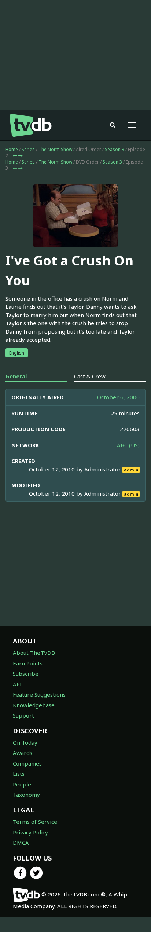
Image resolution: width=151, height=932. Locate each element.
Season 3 (114, 149)
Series (28, 149)
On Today (25, 742)
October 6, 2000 (118, 397)
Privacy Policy (30, 832)
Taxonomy (26, 794)
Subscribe (25, 673)
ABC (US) (128, 445)
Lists (19, 773)
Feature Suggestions (39, 694)
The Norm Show (55, 149)
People (22, 784)
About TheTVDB (34, 652)
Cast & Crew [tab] (90, 376)
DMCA (21, 842)
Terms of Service (35, 821)
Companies (27, 763)
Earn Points (28, 663)
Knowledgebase (34, 705)
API (17, 684)
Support (23, 715)
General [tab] (16, 376)
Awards (22, 752)
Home (11, 149)
